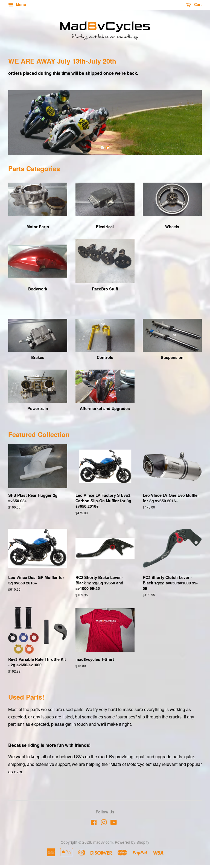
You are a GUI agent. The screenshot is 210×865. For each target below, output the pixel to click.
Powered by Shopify (132, 842)
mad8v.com (103, 842)
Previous (20, 122)
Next (190, 122)
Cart (197, 4)
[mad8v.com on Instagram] (104, 823)
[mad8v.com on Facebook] (94, 823)
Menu (20, 4)
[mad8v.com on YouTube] (113, 823)
